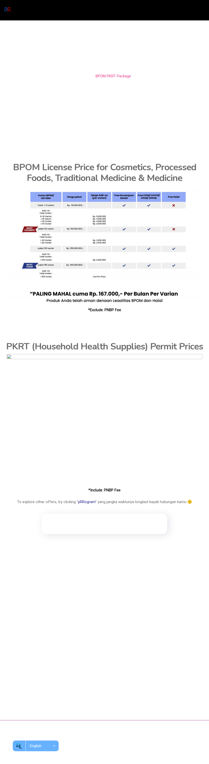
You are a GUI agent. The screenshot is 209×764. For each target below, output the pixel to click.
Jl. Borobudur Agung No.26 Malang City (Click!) (49, 684)
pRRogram (86, 502)
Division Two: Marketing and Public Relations (46, 614)
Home (83, 76)
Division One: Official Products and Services (45, 604)
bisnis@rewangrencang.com (34, 695)
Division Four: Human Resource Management (47, 633)
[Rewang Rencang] (7, 10)
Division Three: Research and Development (45, 623)
